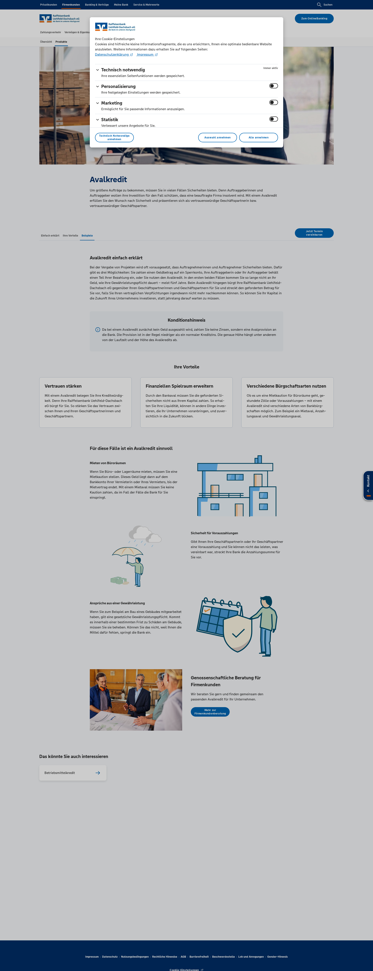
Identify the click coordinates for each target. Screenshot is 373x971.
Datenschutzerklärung (112, 54)
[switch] (273, 85)
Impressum (145, 54)
